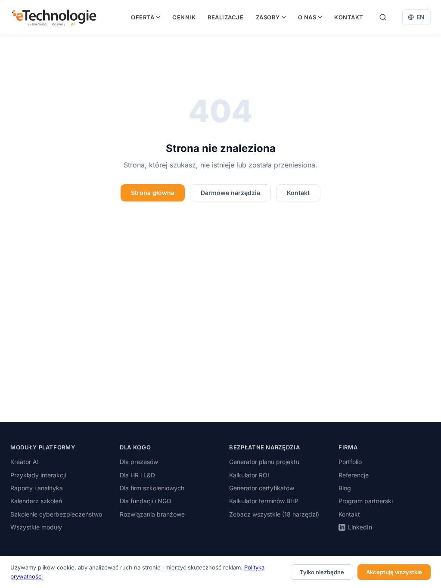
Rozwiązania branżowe (152, 514)
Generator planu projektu (264, 461)
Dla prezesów (139, 461)
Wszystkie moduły (36, 527)
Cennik (184, 17)
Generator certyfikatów (261, 488)
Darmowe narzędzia (230, 192)
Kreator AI (24, 461)
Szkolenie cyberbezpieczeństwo (56, 514)
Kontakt (348, 17)
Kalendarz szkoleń (36, 500)
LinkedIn (360, 527)
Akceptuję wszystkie (394, 572)
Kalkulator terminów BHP (263, 500)
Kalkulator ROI (249, 475)
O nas (307, 17)
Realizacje (225, 17)
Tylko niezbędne (322, 572)
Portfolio (350, 461)
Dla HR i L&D (137, 475)
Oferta (142, 17)
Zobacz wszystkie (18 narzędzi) (274, 514)
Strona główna (152, 192)
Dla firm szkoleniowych (152, 488)
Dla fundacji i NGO (145, 500)
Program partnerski (366, 500)
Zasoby (268, 17)
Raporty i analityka (36, 488)
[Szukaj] (382, 17)
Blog (345, 488)
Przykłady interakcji (38, 475)
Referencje (354, 475)
